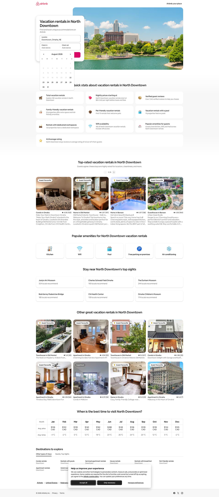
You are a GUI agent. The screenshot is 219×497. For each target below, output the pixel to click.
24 (48, 82)
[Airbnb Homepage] (42, 3)
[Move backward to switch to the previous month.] (43, 54)
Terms (62, 493)
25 (52, 82)
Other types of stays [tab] (44, 454)
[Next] (114, 172)
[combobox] (60, 39)
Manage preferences (136, 483)
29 (70, 82)
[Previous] (105, 172)
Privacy (54, 493)
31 (48, 87)
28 (66, 82)
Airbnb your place (174, 3)
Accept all (83, 483)
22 (70, 78)
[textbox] (50, 47)
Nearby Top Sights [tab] (62, 454)
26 (57, 82)
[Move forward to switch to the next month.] (70, 54)
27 (61, 82)
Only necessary (109, 483)
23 (43, 82)
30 (43, 87)
